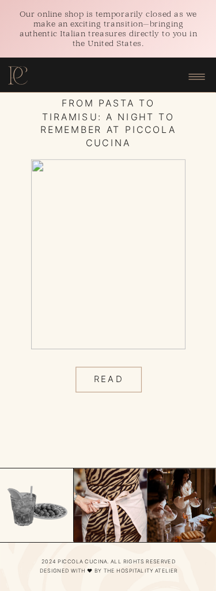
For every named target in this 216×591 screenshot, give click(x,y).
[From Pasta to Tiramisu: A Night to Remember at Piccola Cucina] (108, 254)
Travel (108, 77)
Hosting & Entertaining (106, 67)
